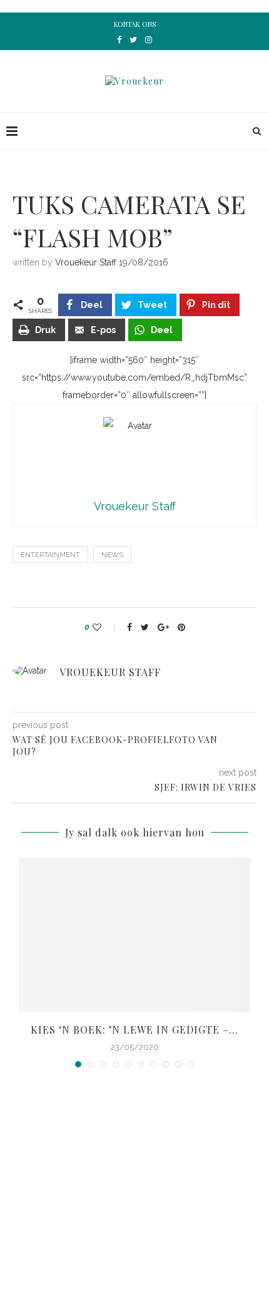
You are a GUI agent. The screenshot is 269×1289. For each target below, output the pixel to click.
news (112, 555)
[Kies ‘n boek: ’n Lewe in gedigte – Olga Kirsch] (134, 935)
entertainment (50, 555)
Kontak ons (135, 24)
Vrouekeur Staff (85, 262)
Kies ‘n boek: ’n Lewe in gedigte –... (134, 1029)
